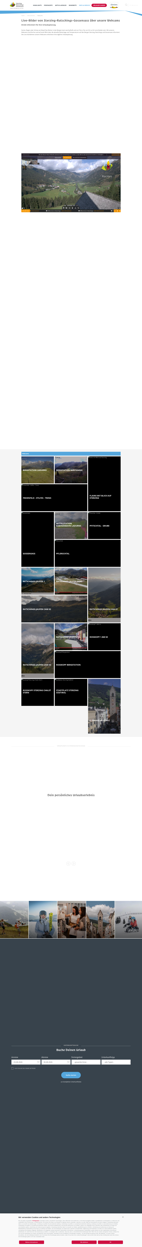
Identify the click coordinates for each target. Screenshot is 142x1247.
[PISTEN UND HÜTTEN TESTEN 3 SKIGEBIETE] (43, 919)
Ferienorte (48, 5)
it (130, 5)
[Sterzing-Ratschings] (17, 5)
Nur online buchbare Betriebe (25, 1068)
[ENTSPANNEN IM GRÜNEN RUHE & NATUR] (14, 919)
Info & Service (84, 5)
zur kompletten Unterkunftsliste (71, 1082)
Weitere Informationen (31, 1242)
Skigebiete (73, 5)
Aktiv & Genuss (60, 5)
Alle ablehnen (84, 1242)
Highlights (37, 5)
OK (110, 1242)
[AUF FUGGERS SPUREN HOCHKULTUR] (100, 919)
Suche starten (71, 1075)
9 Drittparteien (35, 1220)
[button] (123, 1217)
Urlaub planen (99, 5)
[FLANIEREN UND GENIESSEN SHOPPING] (71, 919)
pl (137, 5)
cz (135, 5)
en (132, 5)
